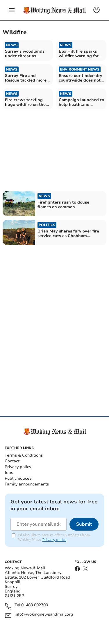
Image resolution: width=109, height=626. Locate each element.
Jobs (9, 472)
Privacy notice (54, 540)
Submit (84, 524)
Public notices (18, 478)
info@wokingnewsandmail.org (44, 614)
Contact (12, 461)
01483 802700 (34, 605)
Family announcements (27, 484)
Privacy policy (18, 467)
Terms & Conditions (24, 455)
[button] (12, 10)
